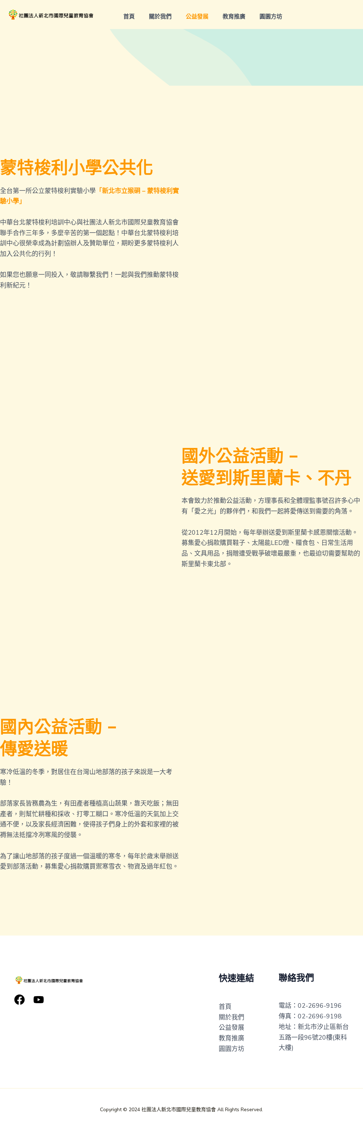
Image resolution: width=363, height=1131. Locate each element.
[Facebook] (19, 999)
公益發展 (197, 17)
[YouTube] (38, 999)
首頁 (129, 17)
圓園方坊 (270, 17)
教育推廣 (234, 17)
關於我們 (160, 17)
